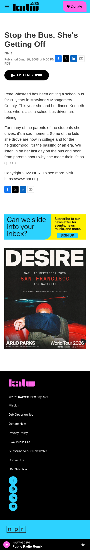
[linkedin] (13, 498)
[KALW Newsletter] (45, 227)
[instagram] (13, 489)
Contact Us (16, 460)
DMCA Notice (18, 469)
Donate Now (17, 423)
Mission (14, 405)
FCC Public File (19, 442)
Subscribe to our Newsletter (28, 451)
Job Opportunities (21, 414)
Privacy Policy (18, 432)
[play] (6, 544)
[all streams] (84, 544)
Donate (76, 6)
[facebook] (13, 480)
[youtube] (13, 506)
